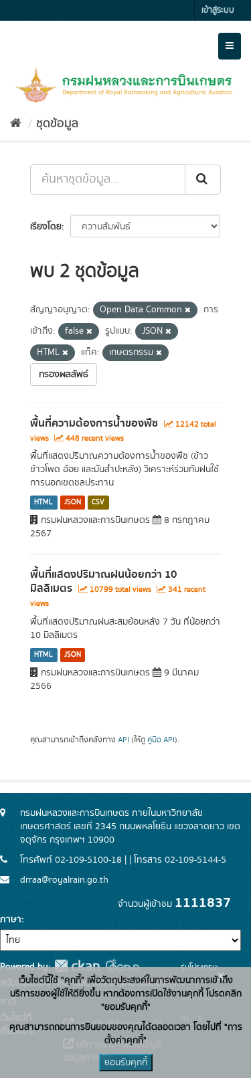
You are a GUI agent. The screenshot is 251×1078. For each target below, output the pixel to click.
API (123, 740)
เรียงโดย (46, 226)
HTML (43, 502)
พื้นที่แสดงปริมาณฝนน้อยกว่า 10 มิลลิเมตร (103, 581)
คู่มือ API (161, 740)
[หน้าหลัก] (15, 123)
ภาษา (10, 919)
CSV (98, 502)
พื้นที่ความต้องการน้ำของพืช (94, 423)
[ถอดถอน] (188, 310)
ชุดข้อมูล (57, 123)
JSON (72, 502)
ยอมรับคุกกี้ (125, 1062)
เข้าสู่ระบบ (217, 10)
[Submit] (203, 179)
